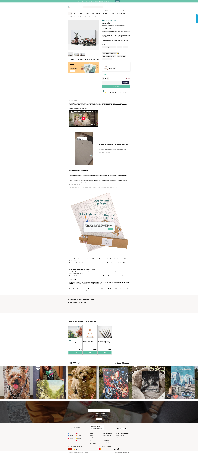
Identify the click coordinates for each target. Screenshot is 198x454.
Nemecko (71, 438)
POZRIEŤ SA (117, 1)
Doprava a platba (107, 74)
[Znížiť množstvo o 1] (103, 78)
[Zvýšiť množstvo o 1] (108, 78)
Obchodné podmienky (107, 435)
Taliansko (79, 436)
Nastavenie (88, 229)
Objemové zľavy (106, 440)
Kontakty (121, 3)
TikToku (108, 152)
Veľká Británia (72, 440)
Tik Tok (119, 363)
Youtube (126, 363)
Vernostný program (106, 442)
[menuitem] (70, 13)
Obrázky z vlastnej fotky (94, 437)
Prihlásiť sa (108, 10)
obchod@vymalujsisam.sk (97, 428)
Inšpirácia (91, 438)
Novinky (91, 442)
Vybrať (75, 352)
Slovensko (71, 435)
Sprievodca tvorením (120, 435)
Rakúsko (78, 440)
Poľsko (71, 436)
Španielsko (79, 438)
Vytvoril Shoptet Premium (119, 452)
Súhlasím (110, 229)
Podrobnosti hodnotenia (119, 25)
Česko (71, 433)
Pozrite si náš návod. (107, 129)
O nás (117, 3)
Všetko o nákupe (112, 3)
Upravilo (126, 452)
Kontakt (104, 438)
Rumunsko (79, 435)
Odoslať (99, 418)
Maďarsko (79, 433)
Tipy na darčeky (93, 443)
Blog (117, 437)
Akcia (91, 440)
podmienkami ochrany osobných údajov (99, 415)
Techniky (91, 435)
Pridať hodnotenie (73, 309)
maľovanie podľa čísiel (80, 104)
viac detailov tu (127, 31)
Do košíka (117, 86)
